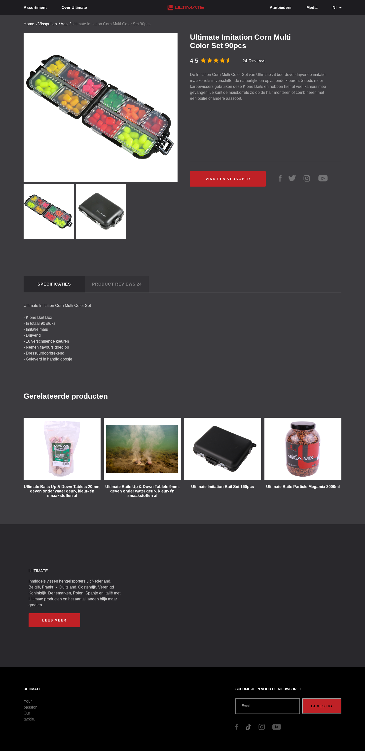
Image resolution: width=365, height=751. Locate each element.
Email (246, 706)
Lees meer (54, 620)
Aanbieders (281, 7)
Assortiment (35, 7)
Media (312, 7)
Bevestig (321, 706)
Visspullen (47, 24)
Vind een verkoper (228, 179)
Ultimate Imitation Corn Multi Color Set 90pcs (111, 24)
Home (29, 24)
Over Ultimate (74, 7)
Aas (64, 24)
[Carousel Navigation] (103, 105)
